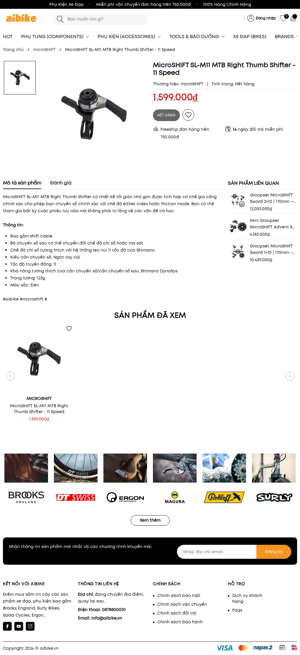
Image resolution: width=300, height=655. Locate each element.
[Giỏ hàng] (293, 18)
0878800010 (114, 609)
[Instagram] (30, 626)
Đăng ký (273, 551)
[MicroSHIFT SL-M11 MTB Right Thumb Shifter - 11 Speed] (39, 358)
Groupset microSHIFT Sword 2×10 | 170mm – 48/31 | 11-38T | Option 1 (273, 198)
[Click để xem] (94, 114)
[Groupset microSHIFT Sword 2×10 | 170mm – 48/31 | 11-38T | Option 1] (238, 200)
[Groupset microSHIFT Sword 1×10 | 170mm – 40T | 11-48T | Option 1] (238, 251)
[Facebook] (7, 626)
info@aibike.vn (106, 618)
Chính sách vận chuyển (182, 604)
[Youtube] (18, 626)
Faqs (237, 610)
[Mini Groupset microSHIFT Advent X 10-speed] (238, 226)
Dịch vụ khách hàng (247, 598)
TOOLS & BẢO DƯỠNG (194, 36)
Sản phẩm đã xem (150, 315)
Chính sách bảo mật (178, 595)
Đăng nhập (266, 18)
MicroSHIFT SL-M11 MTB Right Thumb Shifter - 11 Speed (39, 409)
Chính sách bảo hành (180, 622)
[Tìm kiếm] (60, 19)
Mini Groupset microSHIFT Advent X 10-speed (271, 224)
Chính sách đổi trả (176, 613)
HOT (8, 36)
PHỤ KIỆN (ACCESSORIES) (127, 36)
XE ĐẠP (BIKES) (249, 36)
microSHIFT (192, 84)
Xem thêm (150, 520)
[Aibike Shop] (25, 18)
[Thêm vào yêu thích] (188, 115)
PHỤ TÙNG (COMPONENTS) (53, 36)
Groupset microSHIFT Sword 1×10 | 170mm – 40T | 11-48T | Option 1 (271, 249)
